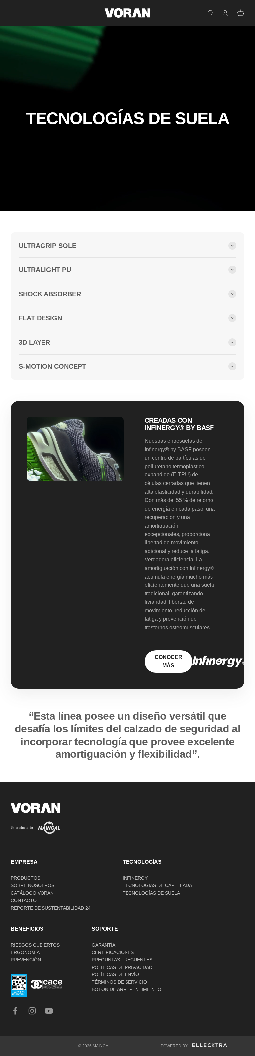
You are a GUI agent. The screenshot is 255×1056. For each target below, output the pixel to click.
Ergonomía (25, 952)
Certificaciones (113, 952)
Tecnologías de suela (151, 893)
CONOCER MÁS (168, 661)
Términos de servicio (119, 982)
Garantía (103, 945)
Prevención (26, 959)
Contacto (24, 900)
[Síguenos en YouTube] (48, 1010)
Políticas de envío (115, 974)
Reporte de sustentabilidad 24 (51, 908)
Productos (25, 878)
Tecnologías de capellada (157, 885)
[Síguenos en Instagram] (32, 1010)
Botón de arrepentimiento (126, 989)
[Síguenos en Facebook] (15, 1010)
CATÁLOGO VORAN (32, 893)
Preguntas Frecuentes (122, 959)
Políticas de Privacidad (122, 967)
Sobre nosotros (32, 885)
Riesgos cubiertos (35, 945)
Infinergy (135, 878)
